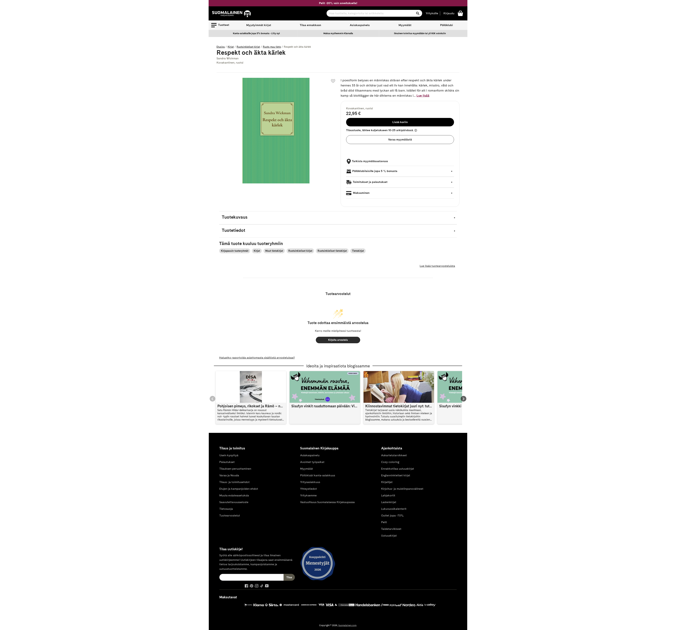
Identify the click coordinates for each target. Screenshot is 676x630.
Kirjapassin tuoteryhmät (234, 250)
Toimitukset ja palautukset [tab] (369, 182)
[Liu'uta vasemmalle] (212, 399)
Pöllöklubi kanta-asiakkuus (317, 475)
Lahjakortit (388, 495)
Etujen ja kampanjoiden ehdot (238, 488)
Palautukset (227, 462)
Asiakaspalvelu (360, 25)
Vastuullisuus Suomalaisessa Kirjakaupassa (327, 502)
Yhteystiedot (308, 488)
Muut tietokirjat (274, 250)
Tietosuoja (226, 508)
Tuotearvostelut (229, 515)
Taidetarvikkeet (391, 529)
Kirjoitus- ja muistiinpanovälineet (402, 488)
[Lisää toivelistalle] (333, 81)
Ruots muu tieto (272, 46)
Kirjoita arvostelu (338, 339)
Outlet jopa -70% (392, 515)
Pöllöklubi (446, 25)
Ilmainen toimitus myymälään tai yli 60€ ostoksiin (420, 33)
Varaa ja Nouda (229, 475)
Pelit (384, 522)
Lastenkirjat (388, 502)
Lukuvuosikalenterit (393, 508)
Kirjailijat (387, 482)
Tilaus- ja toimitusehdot (234, 482)
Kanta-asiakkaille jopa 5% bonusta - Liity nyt (256, 33)
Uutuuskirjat (389, 535)
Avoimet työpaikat (312, 462)
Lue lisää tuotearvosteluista (437, 266)
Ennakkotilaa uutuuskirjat (397, 468)
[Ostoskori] (460, 13)
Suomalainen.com (347, 625)
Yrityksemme (308, 495)
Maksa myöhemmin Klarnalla (338, 33)
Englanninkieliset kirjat (395, 475)
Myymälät (405, 25)
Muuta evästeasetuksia (234, 495)
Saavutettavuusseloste (233, 502)
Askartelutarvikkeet (394, 455)
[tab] (338, 217)
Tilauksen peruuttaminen (235, 468)
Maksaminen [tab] (361, 193)
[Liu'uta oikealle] (463, 399)
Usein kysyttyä (228, 455)
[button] (220, 25)
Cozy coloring (390, 462)
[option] (256, 33)
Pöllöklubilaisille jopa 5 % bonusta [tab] (374, 171)
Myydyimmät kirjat (258, 25)
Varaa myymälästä (400, 139)
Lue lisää (423, 95)
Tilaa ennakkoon (310, 25)
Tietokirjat (358, 250)
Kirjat (231, 46)
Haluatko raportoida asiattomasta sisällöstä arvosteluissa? (257, 357)
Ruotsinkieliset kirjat (248, 46)
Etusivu (221, 46)
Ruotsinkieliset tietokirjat (332, 250)
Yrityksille (432, 13)
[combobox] (374, 13)
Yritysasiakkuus (310, 482)
